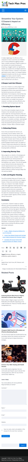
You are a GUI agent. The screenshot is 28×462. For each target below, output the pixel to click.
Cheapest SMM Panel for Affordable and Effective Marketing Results (13, 331)
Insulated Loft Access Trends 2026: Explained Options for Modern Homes (12, 240)
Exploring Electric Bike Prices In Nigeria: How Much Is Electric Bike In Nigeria (12, 296)
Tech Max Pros (14, 458)
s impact (18, 254)
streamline (4, 256)
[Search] (25, 10)
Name (3, 408)
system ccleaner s (12, 256)
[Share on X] (10, 247)
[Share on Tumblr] (2, 251)
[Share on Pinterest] (21, 247)
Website (3, 422)
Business (8, 254)
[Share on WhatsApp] (17, 247)
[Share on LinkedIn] (14, 247)
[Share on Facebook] (6, 247)
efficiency (13, 254)
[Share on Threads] (6, 251)
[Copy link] (10, 251)
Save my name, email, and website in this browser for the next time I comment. (14, 430)
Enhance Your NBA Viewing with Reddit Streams (12, 365)
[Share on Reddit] (24, 247)
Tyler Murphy (5, 27)
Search (23, 445)
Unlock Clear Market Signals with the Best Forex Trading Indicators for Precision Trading (14, 236)
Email (3, 415)
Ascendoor (8, 460)
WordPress (21, 460)
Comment (4, 388)
